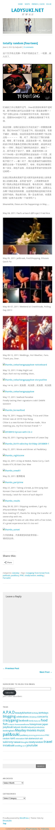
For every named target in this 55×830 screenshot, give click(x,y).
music (41, 730)
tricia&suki (8, 745)
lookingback (9, 730)
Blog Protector (32, 829)
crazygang (30, 573)
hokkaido (11, 724)
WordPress (24, 818)
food (36, 573)
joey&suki (8, 727)
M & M (48, 4)
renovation (20, 739)
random (6, 738)
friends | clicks (38, 4)
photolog (32, 735)
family (31, 721)
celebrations (22, 716)
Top (4, 823)
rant (12, 738)
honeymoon (36, 724)
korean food (44, 573)
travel (48, 742)
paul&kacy (15, 576)
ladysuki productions (35, 727)
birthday (35, 713)
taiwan (17, 742)
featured (37, 721)
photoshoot (40, 735)
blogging (9, 716)
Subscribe (10, 693)
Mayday (20, 730)
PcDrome (45, 829)
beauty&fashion (23, 713)
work (24, 746)
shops (27, 4)
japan (45, 724)
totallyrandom (30, 576)
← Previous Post (11, 668)
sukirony (8, 741)
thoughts (24, 742)
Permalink (7, 578)
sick (41, 738)
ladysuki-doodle (20, 727)
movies (31, 730)
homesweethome (22, 724)
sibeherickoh (33, 738)
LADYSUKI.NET (27, 10)
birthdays (43, 713)
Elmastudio (7, 821)
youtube (32, 745)
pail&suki (6, 576)
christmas (33, 717)
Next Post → (46, 672)
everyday (15, 573)
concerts (42, 716)
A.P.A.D (9, 712)
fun (5, 724)
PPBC (22, 576)
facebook (23, 720)
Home (20, 4)
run (26, 738)
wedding (40, 576)
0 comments (28, 47)
